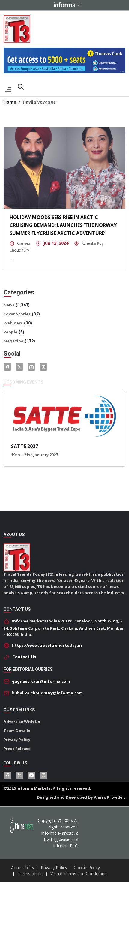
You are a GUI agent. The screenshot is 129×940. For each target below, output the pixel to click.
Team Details (17, 730)
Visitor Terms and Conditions (78, 873)
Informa (64, 4)
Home (10, 102)
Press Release (17, 748)
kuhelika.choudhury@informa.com (47, 693)
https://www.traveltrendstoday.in (47, 645)
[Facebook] (7, 367)
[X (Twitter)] (19, 775)
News (9, 305)
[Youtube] (31, 367)
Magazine (13, 341)
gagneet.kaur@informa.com (41, 681)
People (10, 332)
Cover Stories (17, 314)
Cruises (23, 243)
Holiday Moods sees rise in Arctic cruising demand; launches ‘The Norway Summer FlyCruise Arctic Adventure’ (63, 225)
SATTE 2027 (24, 446)
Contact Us (24, 657)
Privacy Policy (17, 739)
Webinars (13, 323)
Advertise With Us (22, 721)
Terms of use (31, 873)
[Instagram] (43, 367)
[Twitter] (19, 367)
